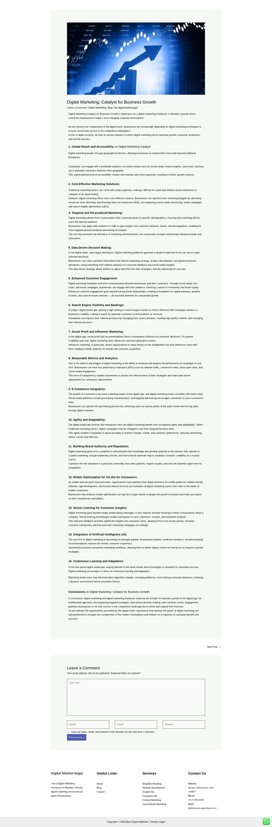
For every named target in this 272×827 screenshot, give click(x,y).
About (100, 784)
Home (193, 8)
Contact (214, 8)
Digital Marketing (97, 107)
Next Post (214, 647)
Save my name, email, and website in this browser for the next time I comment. (113, 732)
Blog (203, 8)
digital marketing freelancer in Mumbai (158, 114)
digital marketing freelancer (121, 598)
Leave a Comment (76, 107)
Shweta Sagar (157, 821)
